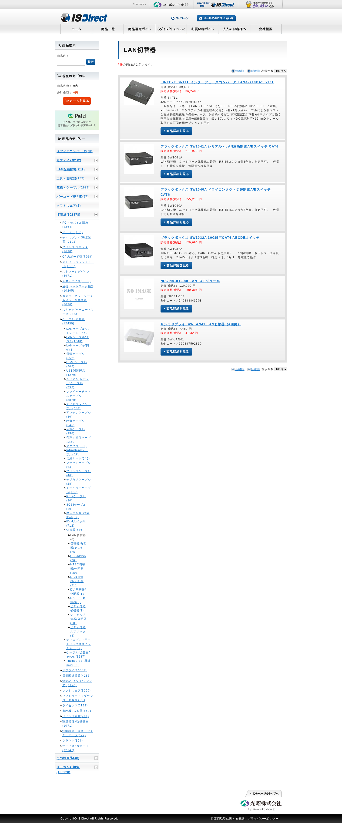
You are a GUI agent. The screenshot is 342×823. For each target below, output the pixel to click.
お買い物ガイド (202, 29)
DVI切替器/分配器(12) (78, 591)
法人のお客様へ (234, 29)
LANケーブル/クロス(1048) (77, 339)
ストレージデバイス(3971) (76, 273)
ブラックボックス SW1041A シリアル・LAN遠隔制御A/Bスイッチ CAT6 (219, 146)
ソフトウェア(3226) (76, 690)
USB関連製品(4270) (75, 372)
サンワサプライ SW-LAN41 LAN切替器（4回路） (201, 324)
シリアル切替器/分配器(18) (78, 619)
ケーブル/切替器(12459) (73, 321)
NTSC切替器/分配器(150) (77, 568)
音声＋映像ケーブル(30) (78, 439)
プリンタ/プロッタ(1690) (75, 249)
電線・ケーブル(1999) (73, 187)
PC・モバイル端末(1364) (75, 224)
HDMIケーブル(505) (76, 364)
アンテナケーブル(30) (78, 414)
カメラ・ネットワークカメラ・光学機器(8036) (77, 300)
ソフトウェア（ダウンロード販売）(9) (77, 698)
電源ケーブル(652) (75, 356)
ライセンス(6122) (75, 705)
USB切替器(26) (78, 558)
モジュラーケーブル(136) (78, 490)
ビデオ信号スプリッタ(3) (78, 631)
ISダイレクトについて (171, 29)
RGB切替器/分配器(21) (77, 581)
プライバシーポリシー (263, 818)
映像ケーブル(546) (75, 423)
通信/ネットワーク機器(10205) (78, 288)
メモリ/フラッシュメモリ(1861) (78, 264)
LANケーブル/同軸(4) (77, 347)
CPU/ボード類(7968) (77, 256)
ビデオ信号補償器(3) (78, 608)
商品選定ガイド (139, 29)
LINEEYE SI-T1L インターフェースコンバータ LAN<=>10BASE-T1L (217, 82)
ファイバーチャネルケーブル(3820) (78, 396)
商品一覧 (108, 29)
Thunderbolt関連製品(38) (78, 663)
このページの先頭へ (263, 793)
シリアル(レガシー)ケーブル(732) (77, 383)
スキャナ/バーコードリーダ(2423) (78, 312)
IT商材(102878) (68, 214)
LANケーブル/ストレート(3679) (77, 331)
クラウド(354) (72, 740)
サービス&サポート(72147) (75, 748)
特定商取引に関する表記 (228, 818)
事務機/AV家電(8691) (77, 710)
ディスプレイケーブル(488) (78, 406)
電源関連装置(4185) (76, 675)
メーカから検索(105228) (68, 769)
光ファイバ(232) (69, 160)
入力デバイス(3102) (76, 281)
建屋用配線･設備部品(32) (78, 515)
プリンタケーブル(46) (78, 473)
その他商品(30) (68, 758)
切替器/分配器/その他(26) (78, 548)
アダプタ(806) (76, 446)
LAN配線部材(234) (71, 169)
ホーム (76, 29)
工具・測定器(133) (70, 178)
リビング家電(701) (75, 716)
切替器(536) (75, 529)
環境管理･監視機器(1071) (75, 723)
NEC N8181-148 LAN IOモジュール (190, 281)
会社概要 (266, 29)
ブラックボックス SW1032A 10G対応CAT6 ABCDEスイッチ (210, 237)
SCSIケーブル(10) (76, 507)
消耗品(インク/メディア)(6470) (77, 683)
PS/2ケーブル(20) (76, 498)
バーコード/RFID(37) (73, 196)
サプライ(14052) (74, 670)
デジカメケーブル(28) (78, 481)
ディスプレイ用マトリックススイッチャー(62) (78, 644)
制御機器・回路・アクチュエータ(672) (77, 733)
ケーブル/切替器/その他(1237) (78, 654)
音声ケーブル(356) (75, 431)
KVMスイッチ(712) (75, 523)
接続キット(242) (78, 458)
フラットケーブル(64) (78, 465)
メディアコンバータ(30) (75, 151)
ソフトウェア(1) (69, 205)
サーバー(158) (72, 232)
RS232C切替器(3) (78, 600)
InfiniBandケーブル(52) (77, 452)
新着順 (255, 71)
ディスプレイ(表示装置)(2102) (76, 239)
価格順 (240, 71)
